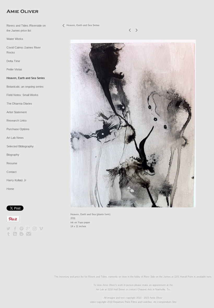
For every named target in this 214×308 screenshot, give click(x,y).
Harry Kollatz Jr (16, 180)
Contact (11, 171)
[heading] (20, 11)
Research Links (17, 120)
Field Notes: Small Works (22, 94)
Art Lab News (15, 137)
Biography (13, 154)
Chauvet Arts (145, 289)
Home (10, 188)
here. (209, 276)
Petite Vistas (14, 69)
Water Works (15, 38)
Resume (12, 163)
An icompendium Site (164, 302)
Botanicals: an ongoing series (25, 86)
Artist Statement (17, 112)
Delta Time (13, 61)
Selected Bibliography (20, 146)
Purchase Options (18, 129)
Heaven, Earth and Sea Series (26, 78)
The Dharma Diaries (19, 103)
